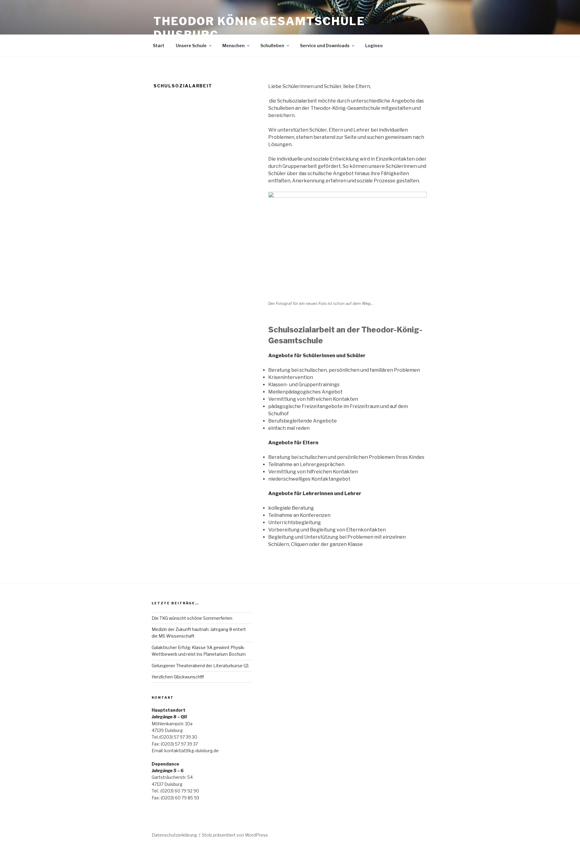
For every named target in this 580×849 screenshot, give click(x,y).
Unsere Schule (191, 45)
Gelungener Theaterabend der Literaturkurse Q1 (200, 665)
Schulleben (272, 45)
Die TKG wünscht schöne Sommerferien (192, 618)
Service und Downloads (325, 45)
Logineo (374, 45)
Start (158, 45)
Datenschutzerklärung (174, 835)
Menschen (233, 45)
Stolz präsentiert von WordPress (235, 835)
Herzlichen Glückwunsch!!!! (178, 676)
